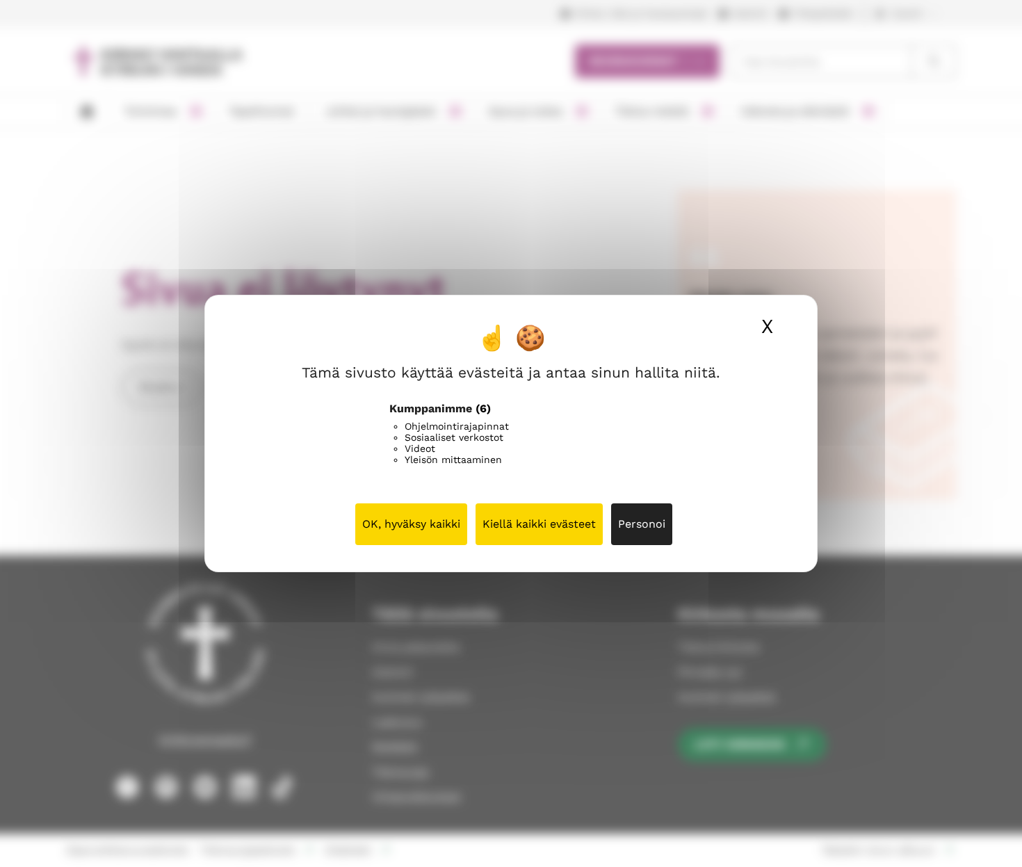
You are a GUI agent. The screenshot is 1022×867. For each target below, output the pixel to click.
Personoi (641, 523)
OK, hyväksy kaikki (411, 523)
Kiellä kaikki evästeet (539, 523)
